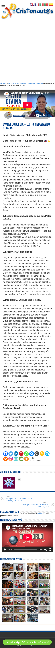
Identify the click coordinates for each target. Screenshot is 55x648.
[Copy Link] (42, 453)
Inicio (4, 83)
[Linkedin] (16, 453)
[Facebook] (5, 453)
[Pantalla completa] (50, 549)
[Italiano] (41, 4)
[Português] (46, 4)
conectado (41, 514)
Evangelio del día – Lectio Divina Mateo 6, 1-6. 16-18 (19, 499)
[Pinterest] (21, 453)
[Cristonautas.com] (27, 10)
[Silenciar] (45, 549)
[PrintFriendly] (16, 459)
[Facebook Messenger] (31, 453)
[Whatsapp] (26, 453)
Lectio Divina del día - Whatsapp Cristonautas (25, 83)
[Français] (37, 4)
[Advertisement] (27, 47)
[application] (27, 537)
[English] (32, 4)
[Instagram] (10, 459)
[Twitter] (10, 453)
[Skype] (47, 453)
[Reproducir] (5, 549)
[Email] (21, 459)
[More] (26, 459)
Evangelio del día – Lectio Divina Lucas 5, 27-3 (36, 505)
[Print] (5, 459)
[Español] (50, 4)
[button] (27, 642)
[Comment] (36, 453)
